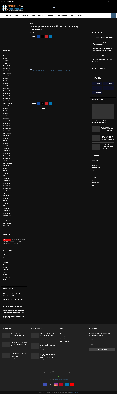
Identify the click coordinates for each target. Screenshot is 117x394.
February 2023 (6, 150)
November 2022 (7, 158)
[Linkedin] (107, 15)
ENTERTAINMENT (62, 15)
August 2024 (6, 105)
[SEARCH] (112, 25)
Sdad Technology (75, 392)
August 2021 (6, 195)
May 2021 (5, 203)
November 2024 (7, 98)
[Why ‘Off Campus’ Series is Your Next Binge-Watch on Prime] (35, 346)
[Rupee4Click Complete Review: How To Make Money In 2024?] (96, 147)
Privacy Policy (63, 339)
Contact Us (63, 336)
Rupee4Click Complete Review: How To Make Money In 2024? (107, 146)
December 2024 (7, 95)
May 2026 (5, 58)
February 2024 (6, 120)
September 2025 (7, 73)
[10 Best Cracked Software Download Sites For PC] (103, 111)
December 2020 (7, 215)
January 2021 (6, 213)
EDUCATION (41, 15)
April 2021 (5, 205)
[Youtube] (109, 15)
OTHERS (5, 272)
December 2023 (7, 125)
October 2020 (6, 220)
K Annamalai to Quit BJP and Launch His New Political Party (48, 335)
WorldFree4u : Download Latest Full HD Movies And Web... (107, 129)
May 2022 (5, 173)
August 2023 (6, 135)
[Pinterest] (105, 15)
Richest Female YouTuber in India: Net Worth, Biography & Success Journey (13, 311)
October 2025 (6, 71)
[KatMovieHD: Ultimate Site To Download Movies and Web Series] (96, 138)
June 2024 (5, 110)
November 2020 (7, 218)
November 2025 (7, 68)
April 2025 (5, 85)
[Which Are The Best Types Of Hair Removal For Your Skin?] (6, 344)
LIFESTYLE (25, 15)
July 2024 (5, 108)
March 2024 (6, 118)
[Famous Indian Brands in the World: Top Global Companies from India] (35, 356)
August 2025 (6, 76)
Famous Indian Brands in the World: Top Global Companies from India (13, 305)
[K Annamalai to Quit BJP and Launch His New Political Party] (35, 335)
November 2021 (7, 188)
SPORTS (72, 15)
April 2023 (5, 145)
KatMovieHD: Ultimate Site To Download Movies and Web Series (107, 137)
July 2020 (5, 228)
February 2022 (6, 180)
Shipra (33, 32)
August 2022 (6, 165)
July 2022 (5, 168)
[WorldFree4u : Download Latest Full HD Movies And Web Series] (96, 129)
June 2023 (5, 140)
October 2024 (6, 100)
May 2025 (5, 83)
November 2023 (7, 128)
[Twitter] (101, 15)
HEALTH (80, 15)
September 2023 (7, 133)
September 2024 (7, 103)
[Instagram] (103, 15)
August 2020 (6, 225)
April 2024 (5, 116)
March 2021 (6, 208)
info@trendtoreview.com (61, 379)
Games (5, 265)
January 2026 (6, 66)
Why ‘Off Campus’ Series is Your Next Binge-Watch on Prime (13, 300)
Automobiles (7, 15)
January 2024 (6, 123)
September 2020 (7, 223)
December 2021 (7, 185)
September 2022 (7, 163)
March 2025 (6, 88)
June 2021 (5, 200)
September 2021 (7, 193)
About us (3, 1)
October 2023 (6, 130)
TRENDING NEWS (7, 282)
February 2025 (6, 91)
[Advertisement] (58, 55)
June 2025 (5, 81)
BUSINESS (16, 15)
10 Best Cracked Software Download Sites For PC (100, 121)
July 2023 (5, 138)
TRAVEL (33, 15)
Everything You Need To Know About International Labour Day (18, 355)
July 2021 (5, 198)
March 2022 (6, 178)
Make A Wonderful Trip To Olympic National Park (19, 334)
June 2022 (5, 170)
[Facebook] (99, 15)
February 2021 (6, 210)
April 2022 (5, 175)
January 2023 (6, 153)
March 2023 (6, 148)
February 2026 (6, 63)
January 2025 (6, 93)
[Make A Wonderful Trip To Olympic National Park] (6, 335)
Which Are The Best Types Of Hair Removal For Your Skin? (19, 344)
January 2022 (6, 183)
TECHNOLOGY (51, 15)
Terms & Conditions (10, 1)
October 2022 (6, 160)
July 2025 (5, 78)
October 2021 (6, 190)
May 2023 (5, 143)
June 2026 (5, 56)
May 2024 (5, 113)
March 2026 (6, 61)
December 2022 (7, 155)
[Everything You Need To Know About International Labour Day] (6, 355)
